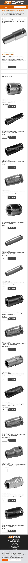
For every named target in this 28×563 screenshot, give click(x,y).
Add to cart (12, 67)
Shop (7, 10)
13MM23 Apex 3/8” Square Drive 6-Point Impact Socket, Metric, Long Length (13, 162)
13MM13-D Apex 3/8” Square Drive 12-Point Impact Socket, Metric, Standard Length (13, 192)
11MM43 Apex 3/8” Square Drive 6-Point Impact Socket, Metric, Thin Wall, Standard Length (13, 374)
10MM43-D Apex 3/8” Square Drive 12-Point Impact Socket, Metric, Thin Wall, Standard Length (13, 465)
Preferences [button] (17, 559)
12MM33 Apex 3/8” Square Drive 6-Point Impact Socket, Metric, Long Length (13, 253)
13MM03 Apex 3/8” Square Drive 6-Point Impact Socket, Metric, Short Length (13, 223)
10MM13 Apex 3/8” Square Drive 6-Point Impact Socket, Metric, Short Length (13, 526)
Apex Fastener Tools (13, 10)
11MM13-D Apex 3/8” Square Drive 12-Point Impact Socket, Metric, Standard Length (13, 435)
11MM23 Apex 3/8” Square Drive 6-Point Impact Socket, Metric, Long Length (13, 404)
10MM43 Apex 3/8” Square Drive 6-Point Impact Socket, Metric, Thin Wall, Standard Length (13, 495)
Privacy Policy (19, 557)
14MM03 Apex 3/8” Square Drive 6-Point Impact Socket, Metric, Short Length (13, 101)
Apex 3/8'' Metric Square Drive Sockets (15, 11)
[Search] (24, 7)
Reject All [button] (11, 559)
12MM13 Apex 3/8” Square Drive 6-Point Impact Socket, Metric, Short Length (13, 314)
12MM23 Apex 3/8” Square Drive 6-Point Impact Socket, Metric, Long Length (13, 283)
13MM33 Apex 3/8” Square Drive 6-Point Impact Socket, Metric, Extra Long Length (13, 132)
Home (3, 10)
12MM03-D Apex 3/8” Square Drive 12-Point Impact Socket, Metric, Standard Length (13, 344)
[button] (6, 7)
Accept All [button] (5, 559)
